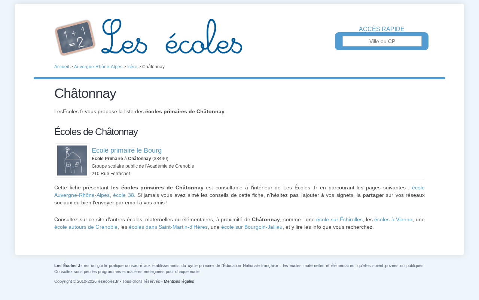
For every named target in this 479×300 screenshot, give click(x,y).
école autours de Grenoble (86, 227)
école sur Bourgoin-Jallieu (252, 227)
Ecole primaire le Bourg (127, 150)
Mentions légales (179, 281)
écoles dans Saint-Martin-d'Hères (168, 227)
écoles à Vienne (393, 219)
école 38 (123, 195)
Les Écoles (239, 37)
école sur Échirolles (339, 219)
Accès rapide (382, 29)
